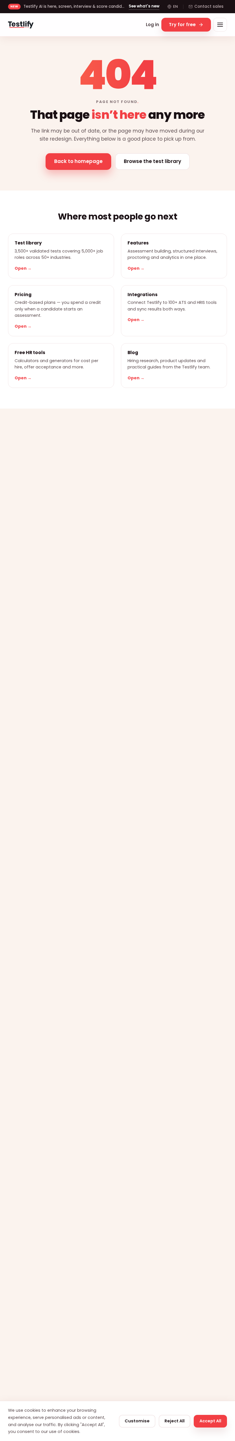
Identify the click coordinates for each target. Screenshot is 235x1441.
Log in (152, 25)
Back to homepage (78, 161)
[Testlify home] (21, 24)
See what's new (144, 6)
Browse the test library (152, 161)
